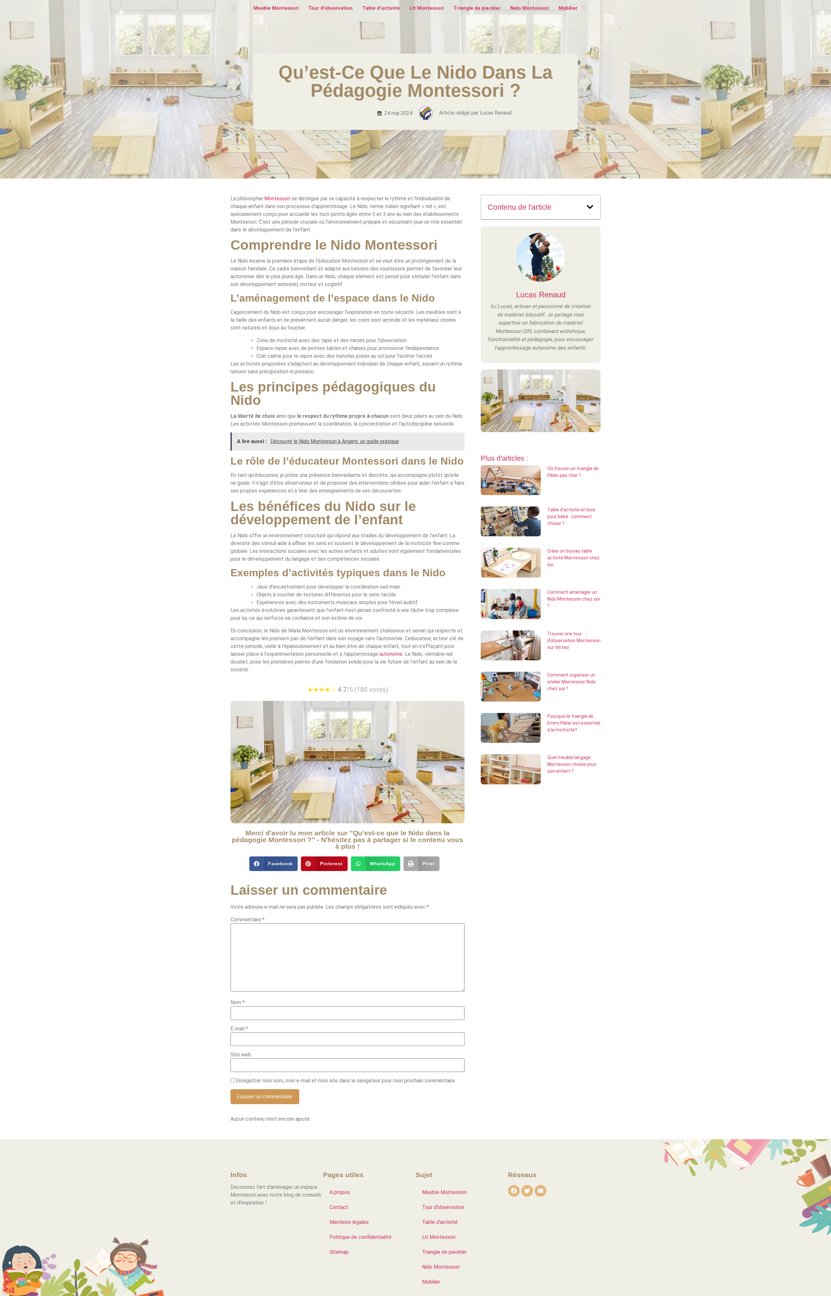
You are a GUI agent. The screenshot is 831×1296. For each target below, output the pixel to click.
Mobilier (568, 8)
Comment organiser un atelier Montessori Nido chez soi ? (571, 681)
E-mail (239, 1028)
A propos (339, 1192)
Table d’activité (381, 8)
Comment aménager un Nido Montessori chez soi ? (573, 599)
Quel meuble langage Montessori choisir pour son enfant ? (572, 764)
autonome (391, 654)
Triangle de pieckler (477, 8)
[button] (273, 863)
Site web (240, 1054)
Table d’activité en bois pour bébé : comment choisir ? (571, 516)
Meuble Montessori (276, 8)
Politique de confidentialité (360, 1237)
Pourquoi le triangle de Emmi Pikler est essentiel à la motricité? (573, 723)
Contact (338, 1207)
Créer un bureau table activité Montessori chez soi (573, 557)
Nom (237, 1002)
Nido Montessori (529, 8)
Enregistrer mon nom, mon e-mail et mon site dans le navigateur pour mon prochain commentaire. (346, 1080)
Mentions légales (349, 1222)
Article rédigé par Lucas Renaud (475, 113)
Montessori (277, 198)
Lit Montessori (426, 8)
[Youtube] (540, 1191)
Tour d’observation (330, 8)
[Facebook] (514, 1191)
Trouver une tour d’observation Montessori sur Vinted (574, 640)
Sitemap (339, 1252)
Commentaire (247, 919)
